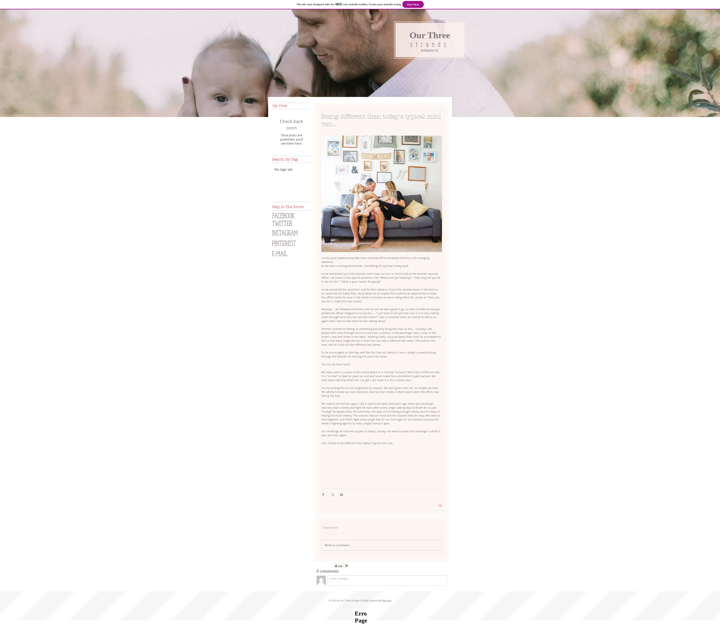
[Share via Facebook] (323, 494)
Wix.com (386, 600)
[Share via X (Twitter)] (332, 494)
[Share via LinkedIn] (341, 494)
